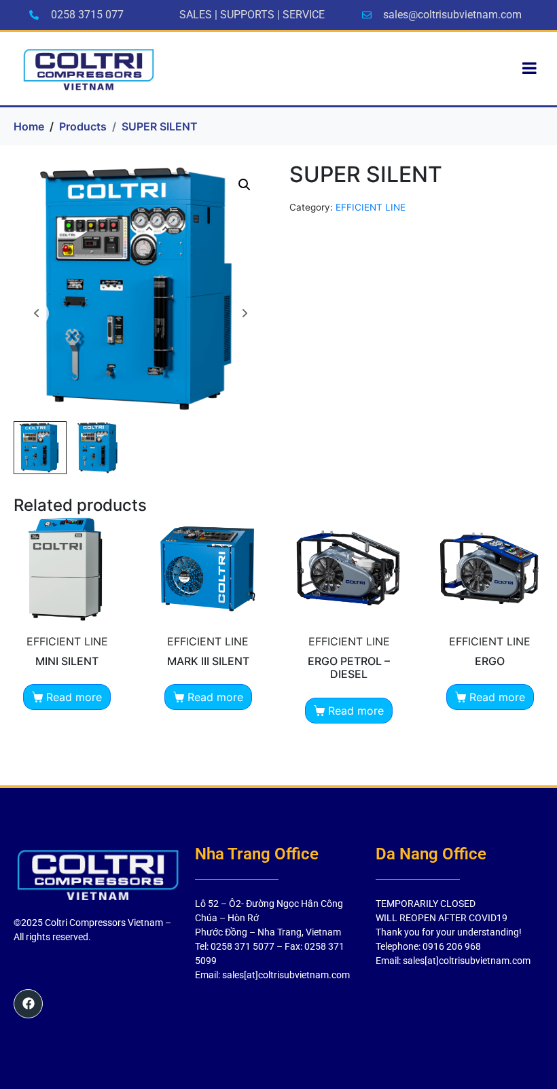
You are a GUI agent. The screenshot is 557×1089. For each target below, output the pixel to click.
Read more (74, 697)
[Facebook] (28, 1003)
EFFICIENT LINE (371, 207)
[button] (244, 185)
